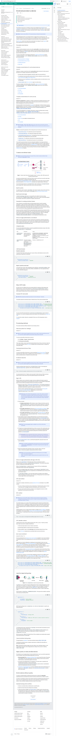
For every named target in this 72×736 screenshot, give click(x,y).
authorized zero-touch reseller (31, 538)
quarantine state (34, 144)
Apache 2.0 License (26, 704)
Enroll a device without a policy (42, 191)
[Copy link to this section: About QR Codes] (26, 285)
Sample (15, 3)
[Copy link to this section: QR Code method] (25, 478)
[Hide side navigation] (12, 734)
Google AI (48, 728)
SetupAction (26, 640)
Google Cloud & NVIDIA (17, 719)
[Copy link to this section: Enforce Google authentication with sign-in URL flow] (41, 460)
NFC (19, 120)
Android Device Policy (41, 352)
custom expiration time (28, 181)
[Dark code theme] (47, 256)
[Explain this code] (46, 256)
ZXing (17, 318)
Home (2, 3)
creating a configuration (42, 555)
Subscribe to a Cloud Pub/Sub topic (24, 666)
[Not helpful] (49, 8)
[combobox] (55, 1)
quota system (19, 41)
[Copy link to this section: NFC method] (23, 493)
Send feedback (46, 11)
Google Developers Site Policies (39, 704)
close (70, 4)
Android (41, 713)
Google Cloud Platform (41, 728)
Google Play (42, 722)
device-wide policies (21, 77)
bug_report (67, 4)
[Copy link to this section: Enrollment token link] (27, 357)
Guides (6, 3)
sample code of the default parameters (36, 510)
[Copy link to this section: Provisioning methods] (29, 323)
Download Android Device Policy (23, 60)
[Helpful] (47, 8)
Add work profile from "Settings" (23, 59)
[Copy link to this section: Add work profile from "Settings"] (32, 328)
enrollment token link (41, 412)
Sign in (70, 1)
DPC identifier (20, 93)
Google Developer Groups (18, 714)
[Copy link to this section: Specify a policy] (24, 188)
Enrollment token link (21, 62)
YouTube (28, 721)
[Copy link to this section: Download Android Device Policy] (32, 348)
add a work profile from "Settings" (41, 408)
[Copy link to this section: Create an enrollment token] (32, 152)
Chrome (41, 714)
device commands (29, 82)
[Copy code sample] (49, 256)
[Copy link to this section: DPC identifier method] (27, 520)
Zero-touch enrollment (22, 88)
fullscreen (68, 4)
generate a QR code (36, 482)
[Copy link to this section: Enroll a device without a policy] (34, 673)
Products (20, 8)
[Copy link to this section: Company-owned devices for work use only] (37, 96)
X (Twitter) (29, 719)
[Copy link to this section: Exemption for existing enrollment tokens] (36, 201)
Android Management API (9, 1)
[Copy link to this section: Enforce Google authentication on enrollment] (38, 217)
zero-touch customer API (31, 555)
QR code (19, 90)
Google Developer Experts (18, 716)
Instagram (28, 716)
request (45, 41)
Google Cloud (42, 721)
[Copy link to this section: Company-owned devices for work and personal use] (41, 67)
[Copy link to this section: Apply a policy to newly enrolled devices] (39, 651)
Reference (11, 3)
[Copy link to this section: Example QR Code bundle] (29, 294)
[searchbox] (6, 6)
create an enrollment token (39, 54)
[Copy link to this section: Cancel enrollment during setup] (31, 638)
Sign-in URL (20, 64)
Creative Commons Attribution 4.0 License (41, 703)
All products (26, 729)
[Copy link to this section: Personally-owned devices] (29, 45)
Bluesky (28, 714)
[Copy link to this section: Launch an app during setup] (32, 573)
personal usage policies (31, 77)
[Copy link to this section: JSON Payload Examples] (26, 249)
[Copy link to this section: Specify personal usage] (28, 194)
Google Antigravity (43, 719)
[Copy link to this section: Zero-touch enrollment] (28, 534)
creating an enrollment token (31, 657)
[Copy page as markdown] (20, 13)
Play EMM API (43, 509)
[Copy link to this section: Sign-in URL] (22, 378)
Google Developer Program (18, 713)
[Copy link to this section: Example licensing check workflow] (33, 683)
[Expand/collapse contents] (21, 15)
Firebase (41, 716)
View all (41, 724)
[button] (33, 25)
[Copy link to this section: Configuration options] (25, 226)
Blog (28, 713)
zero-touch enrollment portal (30, 543)
